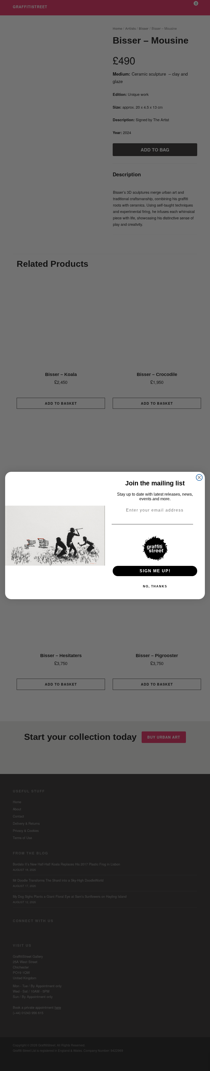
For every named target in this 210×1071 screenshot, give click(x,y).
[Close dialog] (199, 477)
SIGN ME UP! (155, 571)
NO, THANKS (155, 586)
